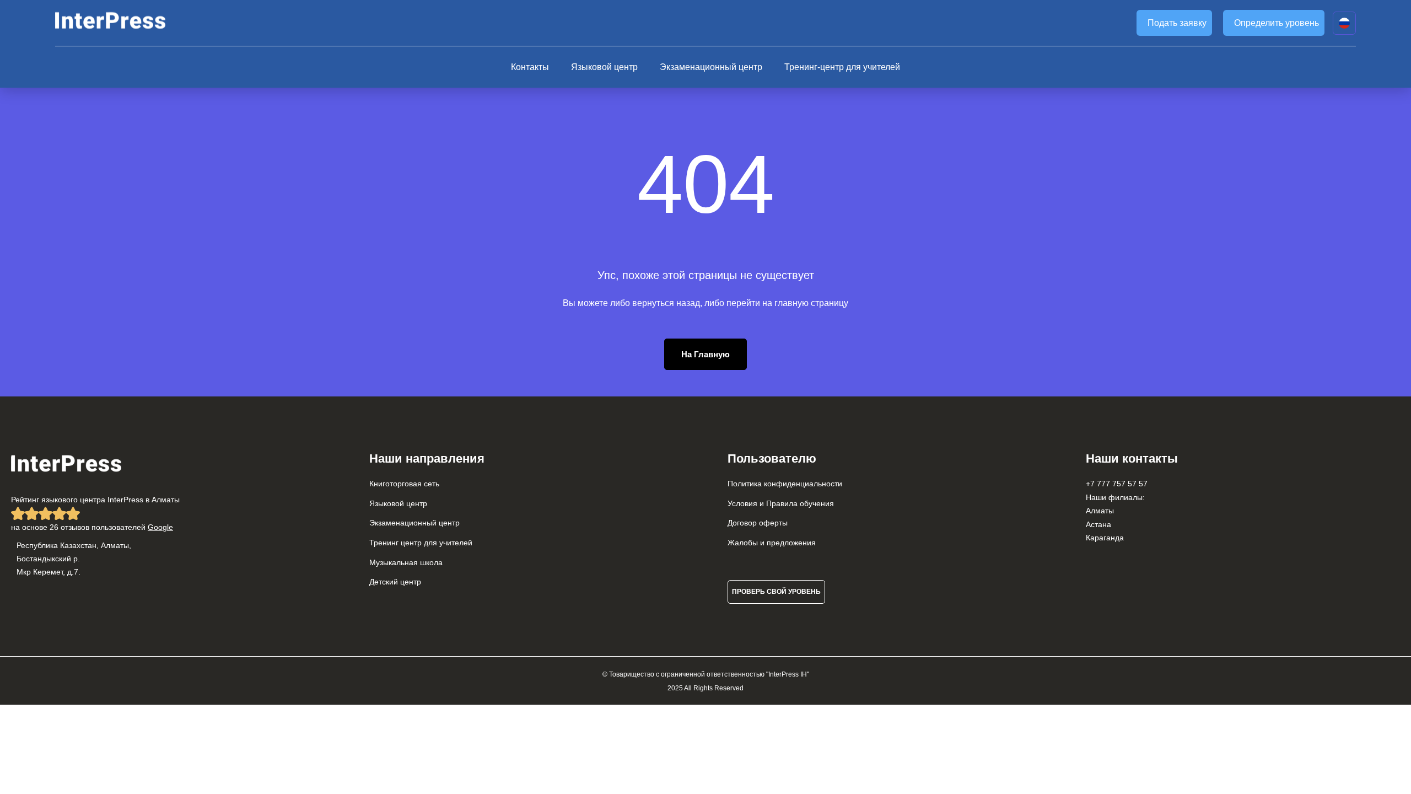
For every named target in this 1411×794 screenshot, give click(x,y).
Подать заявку (1177, 23)
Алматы (1100, 510)
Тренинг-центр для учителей (842, 67)
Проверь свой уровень (776, 592)
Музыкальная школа (406, 562)
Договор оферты (758, 522)
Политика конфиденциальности (785, 483)
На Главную (705, 354)
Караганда (1105, 537)
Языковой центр (604, 67)
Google (160, 527)
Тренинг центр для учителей (420, 542)
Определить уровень (1276, 23)
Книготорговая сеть (404, 483)
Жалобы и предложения (772, 542)
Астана (1098, 524)
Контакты (530, 67)
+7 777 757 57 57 (1117, 483)
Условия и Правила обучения (781, 503)
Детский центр (395, 581)
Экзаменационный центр (711, 67)
